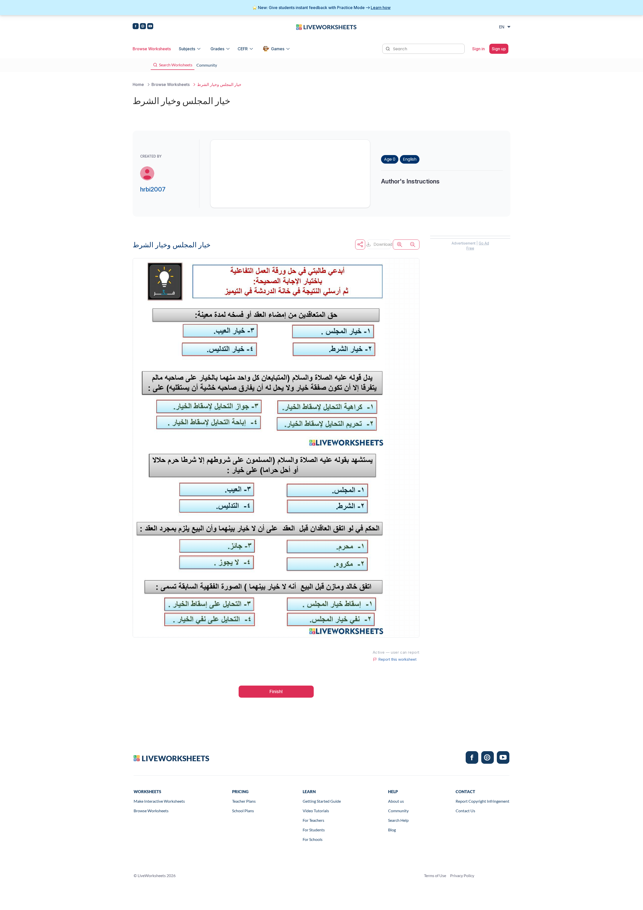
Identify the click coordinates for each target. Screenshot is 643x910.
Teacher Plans (244, 801)
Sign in (478, 48)
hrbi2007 (153, 189)
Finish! (276, 691)
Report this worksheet (397, 659)
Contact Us (465, 810)
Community (398, 810)
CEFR (243, 48)
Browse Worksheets (152, 48)
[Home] (326, 26)
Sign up (499, 48)
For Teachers (313, 820)
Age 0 (389, 159)
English (409, 159)
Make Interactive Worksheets (159, 801)
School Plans (243, 810)
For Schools (313, 839)
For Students (314, 829)
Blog (392, 829)
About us (396, 801)
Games (277, 48)
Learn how (381, 7)
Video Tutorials (316, 810)
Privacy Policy (462, 875)
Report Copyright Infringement (482, 801)
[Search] (388, 48)
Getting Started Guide (322, 801)
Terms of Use (435, 875)
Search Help (398, 820)
